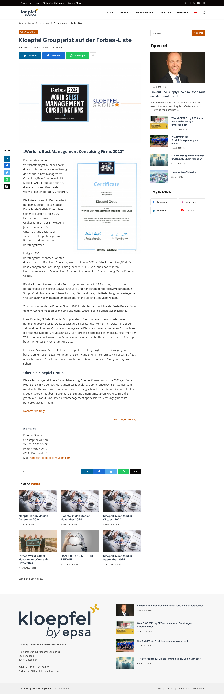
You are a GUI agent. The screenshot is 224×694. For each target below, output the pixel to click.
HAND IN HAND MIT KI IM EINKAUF (77, 557)
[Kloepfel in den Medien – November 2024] (80, 501)
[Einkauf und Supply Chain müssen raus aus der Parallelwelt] (177, 67)
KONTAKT (182, 12)
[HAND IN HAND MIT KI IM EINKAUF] (80, 541)
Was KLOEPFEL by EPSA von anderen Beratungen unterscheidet (187, 121)
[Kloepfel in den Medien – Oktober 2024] (122, 501)
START (111, 12)
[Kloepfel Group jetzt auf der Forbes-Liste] (80, 103)
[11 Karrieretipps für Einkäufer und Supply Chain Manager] (159, 160)
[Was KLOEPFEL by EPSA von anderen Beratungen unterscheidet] (159, 122)
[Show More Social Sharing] (93, 55)
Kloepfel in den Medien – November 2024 (76, 517)
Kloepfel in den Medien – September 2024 (119, 557)
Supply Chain (74, 3)
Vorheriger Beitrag (124, 419)
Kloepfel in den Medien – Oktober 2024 (119, 517)
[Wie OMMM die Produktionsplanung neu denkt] (159, 141)
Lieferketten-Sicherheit (184, 172)
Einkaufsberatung (30, 3)
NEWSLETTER (144, 12)
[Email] (7, 186)
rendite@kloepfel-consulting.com (50, 458)
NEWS (124, 12)
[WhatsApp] (7, 179)
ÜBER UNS (165, 12)
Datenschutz (199, 688)
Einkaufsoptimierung (53, 3)
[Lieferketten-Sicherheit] (159, 176)
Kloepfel (26, 47)
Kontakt (169, 688)
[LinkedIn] (7, 159)
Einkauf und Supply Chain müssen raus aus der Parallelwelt (177, 94)
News (158, 688)
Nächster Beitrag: (34, 411)
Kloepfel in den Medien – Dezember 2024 (34, 517)
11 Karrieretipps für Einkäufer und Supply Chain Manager (187, 157)
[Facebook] (7, 165)
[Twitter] (7, 172)
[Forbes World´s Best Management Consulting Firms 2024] (38, 541)
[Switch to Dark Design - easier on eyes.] (203, 12)
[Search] (204, 3)
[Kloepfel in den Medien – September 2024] (122, 541)
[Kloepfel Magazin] (28, 12)
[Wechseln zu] (195, 12)
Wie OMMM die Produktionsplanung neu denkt (185, 140)
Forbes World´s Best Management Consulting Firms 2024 (34, 559)
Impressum (183, 688)
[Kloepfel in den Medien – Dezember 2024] (38, 501)
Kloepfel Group (28, 32)
